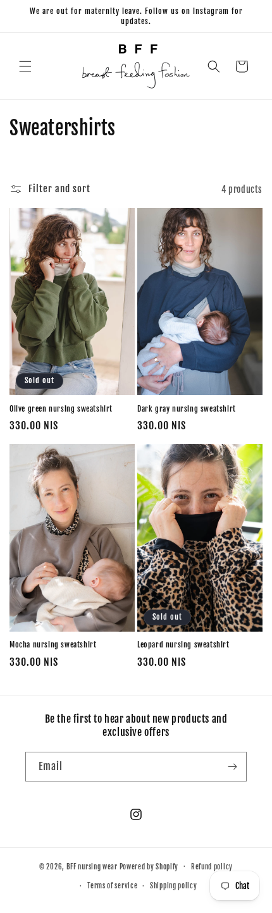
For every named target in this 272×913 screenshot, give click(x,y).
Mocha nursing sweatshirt (52, 644)
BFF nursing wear (92, 866)
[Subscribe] (232, 766)
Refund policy (212, 866)
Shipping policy (173, 885)
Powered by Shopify (149, 866)
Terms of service (112, 885)
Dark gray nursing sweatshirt (186, 409)
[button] (25, 66)
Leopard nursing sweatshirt (183, 644)
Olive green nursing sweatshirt (61, 409)
